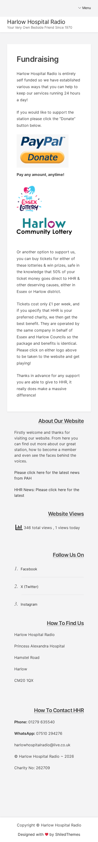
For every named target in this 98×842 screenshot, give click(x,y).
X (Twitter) (29, 586)
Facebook (29, 569)
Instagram (29, 604)
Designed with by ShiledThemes (49, 834)
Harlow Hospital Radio (36, 21)
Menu (86, 8)
